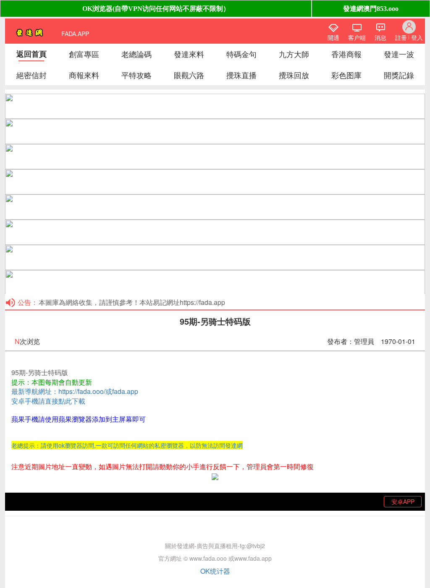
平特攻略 (136, 74)
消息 (380, 37)
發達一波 (399, 53)
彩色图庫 (346, 74)
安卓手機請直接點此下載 (48, 401)
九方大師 (294, 53)
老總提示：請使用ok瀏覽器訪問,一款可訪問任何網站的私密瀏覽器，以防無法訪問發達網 (127, 445)
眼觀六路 (189, 74)
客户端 (357, 37)
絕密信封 (31, 74)
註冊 (401, 37)
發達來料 (189, 53)
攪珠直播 (241, 74)
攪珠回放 (294, 74)
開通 (333, 37)
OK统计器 (215, 571)
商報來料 (84, 74)
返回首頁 (31, 53)
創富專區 (84, 53)
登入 (417, 37)
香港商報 (346, 53)
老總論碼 (136, 53)
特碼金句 (241, 53)
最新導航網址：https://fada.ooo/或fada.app (74, 391)
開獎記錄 (399, 74)
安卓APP (402, 501)
